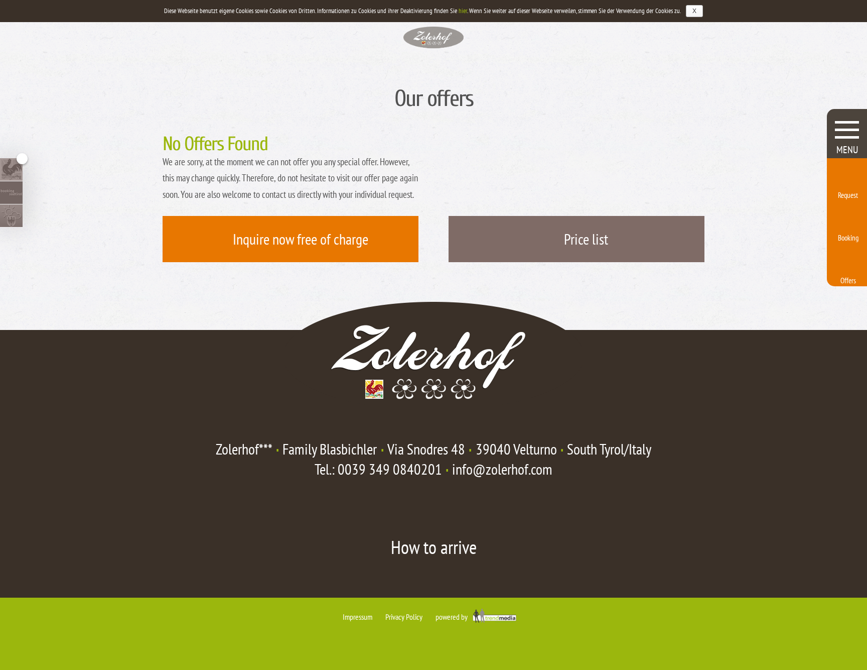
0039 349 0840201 (390, 469)
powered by (452, 617)
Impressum (357, 617)
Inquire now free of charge (300, 239)
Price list (586, 239)
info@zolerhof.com (502, 469)
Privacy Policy (403, 617)
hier (463, 11)
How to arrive (434, 547)
